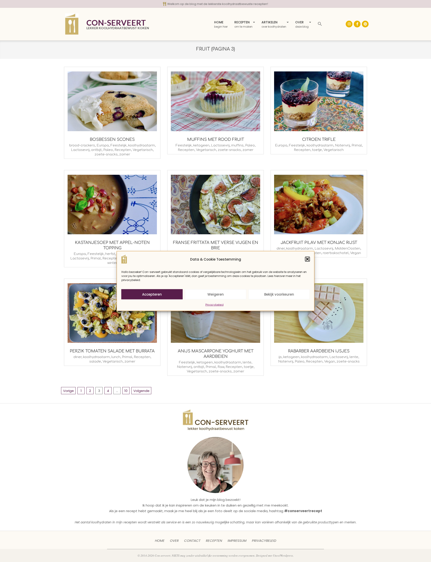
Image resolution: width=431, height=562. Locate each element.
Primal (357, 145)
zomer (124, 154)
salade (95, 361)
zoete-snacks (106, 154)
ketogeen (201, 145)
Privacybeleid (214, 305)
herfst (110, 254)
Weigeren (215, 294)
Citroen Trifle (319, 139)
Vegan (355, 253)
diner (281, 248)
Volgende (141, 390)
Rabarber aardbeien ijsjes (319, 351)
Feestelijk (118, 145)
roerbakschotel (336, 253)
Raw (221, 367)
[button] (307, 259)
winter (112, 263)
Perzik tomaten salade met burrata (112, 351)
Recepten (122, 150)
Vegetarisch (143, 150)
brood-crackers (82, 145)
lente (247, 362)
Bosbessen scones (112, 139)
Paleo (108, 150)
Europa (103, 145)
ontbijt (96, 150)
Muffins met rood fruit (215, 139)
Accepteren (152, 294)
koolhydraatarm (141, 145)
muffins (237, 145)
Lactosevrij (80, 150)
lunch (115, 357)
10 (126, 390)
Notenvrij (342, 145)
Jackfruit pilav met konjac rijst (319, 242)
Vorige (68, 390)
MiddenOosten (347, 248)
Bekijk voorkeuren (279, 294)
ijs (280, 357)
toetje (317, 150)
